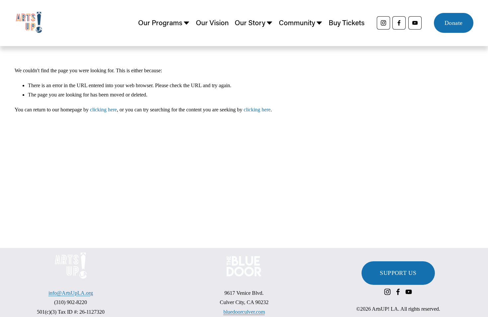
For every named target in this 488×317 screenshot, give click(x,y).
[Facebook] (399, 23)
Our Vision (212, 22)
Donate (453, 23)
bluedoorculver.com (244, 312)
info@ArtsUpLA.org (70, 293)
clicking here (103, 109)
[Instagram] (383, 23)
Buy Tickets (347, 22)
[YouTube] (415, 23)
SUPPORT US (398, 273)
